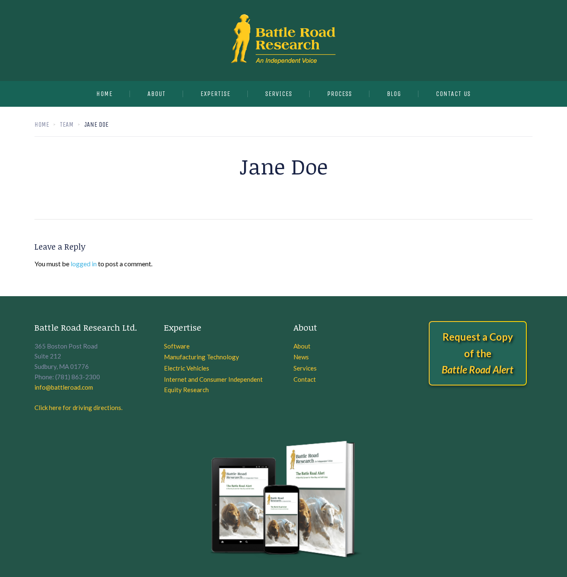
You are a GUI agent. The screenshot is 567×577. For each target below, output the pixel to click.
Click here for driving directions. (78, 407)
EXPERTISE (215, 94)
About (156, 94)
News (301, 357)
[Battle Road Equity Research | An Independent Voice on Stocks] (283, 40)
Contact (304, 379)
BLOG (394, 94)
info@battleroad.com (63, 387)
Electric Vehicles (186, 368)
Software (177, 346)
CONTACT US (453, 94)
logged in (84, 264)
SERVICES (278, 94)
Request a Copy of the (477, 353)
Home (104, 94)
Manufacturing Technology (201, 357)
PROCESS (339, 94)
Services (305, 368)
